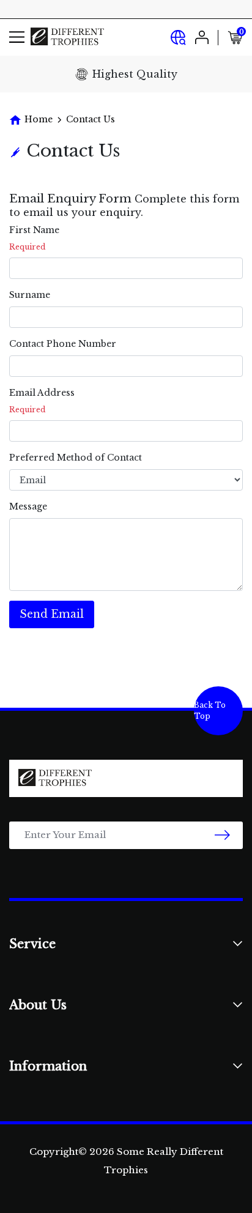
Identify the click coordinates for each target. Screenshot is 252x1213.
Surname (29, 294)
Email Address (42, 392)
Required (27, 246)
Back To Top (210, 710)
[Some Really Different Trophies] (67, 37)
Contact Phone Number (62, 343)
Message (28, 506)
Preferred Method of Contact (75, 457)
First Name (34, 230)
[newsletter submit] (222, 835)
